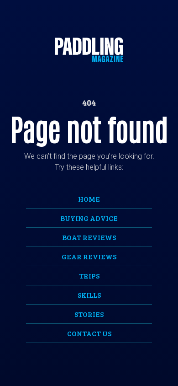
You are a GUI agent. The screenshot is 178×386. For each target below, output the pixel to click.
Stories (89, 314)
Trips (89, 275)
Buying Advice (89, 218)
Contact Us (89, 333)
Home (89, 199)
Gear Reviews (89, 256)
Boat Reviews (89, 237)
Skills (89, 295)
